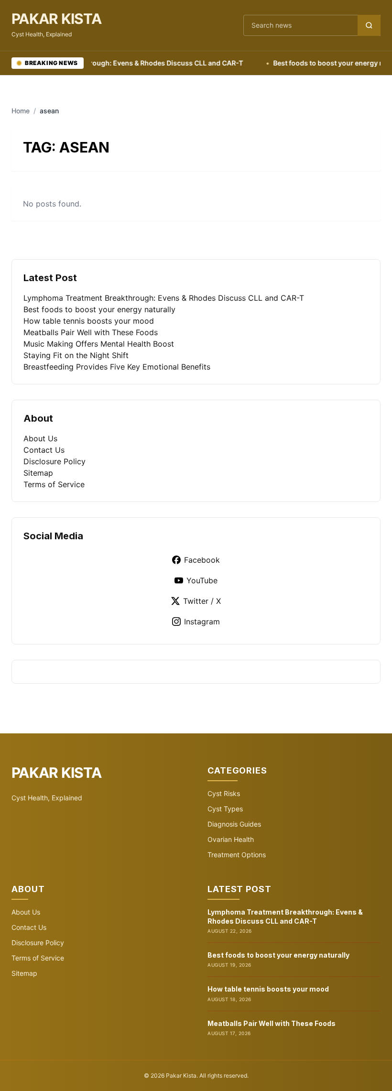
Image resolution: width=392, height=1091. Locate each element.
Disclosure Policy (54, 461)
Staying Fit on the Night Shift (76, 355)
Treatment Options (236, 855)
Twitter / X (202, 601)
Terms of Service (54, 484)
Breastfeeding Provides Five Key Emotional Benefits (116, 366)
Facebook (202, 560)
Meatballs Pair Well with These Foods (90, 332)
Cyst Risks (223, 793)
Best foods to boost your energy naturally (99, 309)
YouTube (202, 580)
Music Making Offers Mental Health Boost (98, 344)
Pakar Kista (56, 18)
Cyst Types (225, 809)
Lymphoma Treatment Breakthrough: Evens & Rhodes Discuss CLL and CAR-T (163, 298)
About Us (40, 438)
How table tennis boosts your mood (88, 321)
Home (20, 111)
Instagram (202, 621)
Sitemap (38, 473)
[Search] (369, 25)
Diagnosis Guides (234, 824)
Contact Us (44, 450)
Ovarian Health (230, 839)
